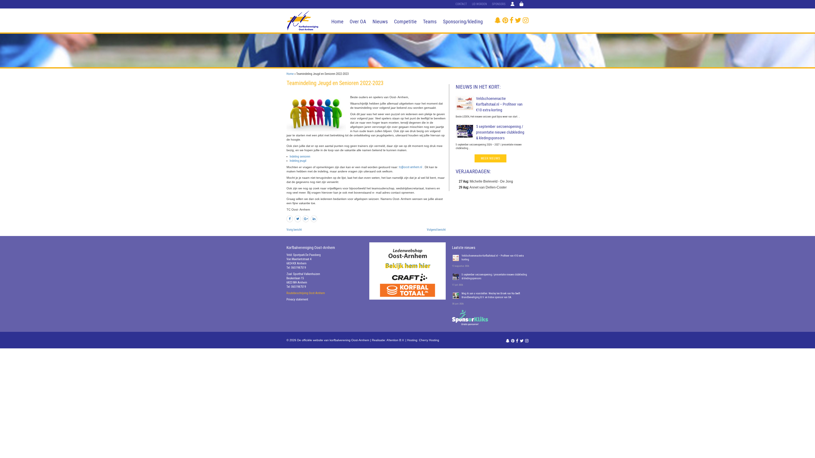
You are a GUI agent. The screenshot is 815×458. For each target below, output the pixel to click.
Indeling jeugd (298, 160)
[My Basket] (521, 4)
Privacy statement (297, 299)
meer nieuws (490, 158)
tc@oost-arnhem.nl (410, 167)
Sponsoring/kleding (463, 22)
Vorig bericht (294, 229)
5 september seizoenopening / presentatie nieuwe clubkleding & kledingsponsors (500, 132)
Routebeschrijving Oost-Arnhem (306, 293)
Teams (430, 22)
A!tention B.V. (395, 340)
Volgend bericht (436, 229)
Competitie (405, 22)
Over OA (358, 22)
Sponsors (499, 4)
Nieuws (380, 22)
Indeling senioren (300, 156)
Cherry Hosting (429, 340)
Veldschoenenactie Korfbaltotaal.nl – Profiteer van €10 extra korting (499, 104)
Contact (461, 4)
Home (337, 22)
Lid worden (479, 4)
